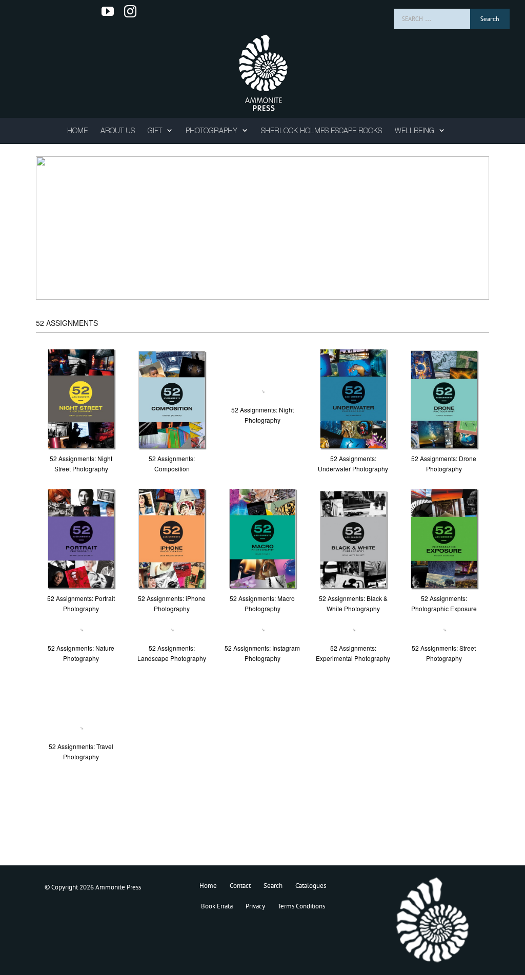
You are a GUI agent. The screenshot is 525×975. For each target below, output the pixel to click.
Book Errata (217, 906)
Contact (240, 885)
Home (208, 885)
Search (273, 885)
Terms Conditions (301, 906)
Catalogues (310, 885)
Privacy (255, 906)
